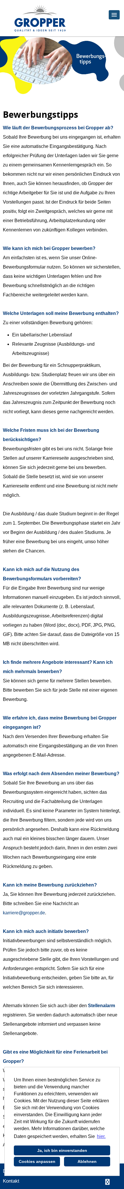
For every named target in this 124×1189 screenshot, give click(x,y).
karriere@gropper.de (24, 912)
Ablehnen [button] (87, 1161)
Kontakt (11, 1181)
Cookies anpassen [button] (37, 1161)
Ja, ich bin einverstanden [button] (62, 1150)
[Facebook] (107, 1182)
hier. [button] (101, 1136)
